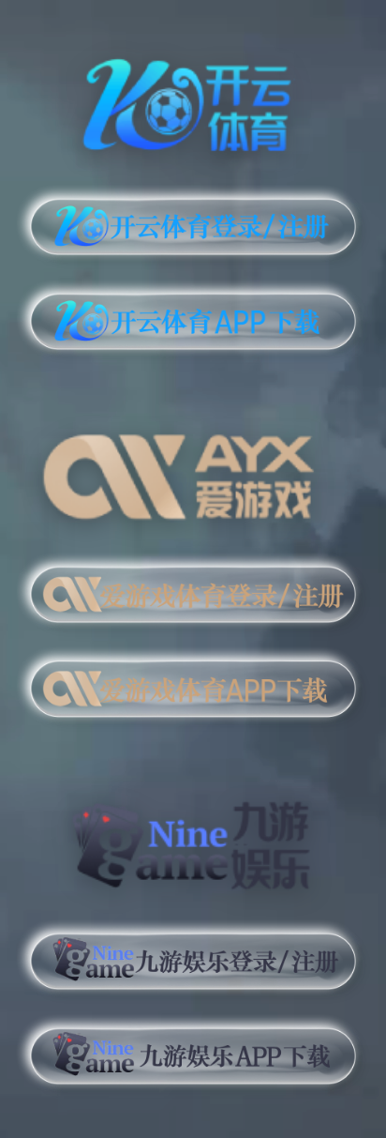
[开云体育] (193, 101)
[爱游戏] (193, 469)
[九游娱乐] (193, 837)
